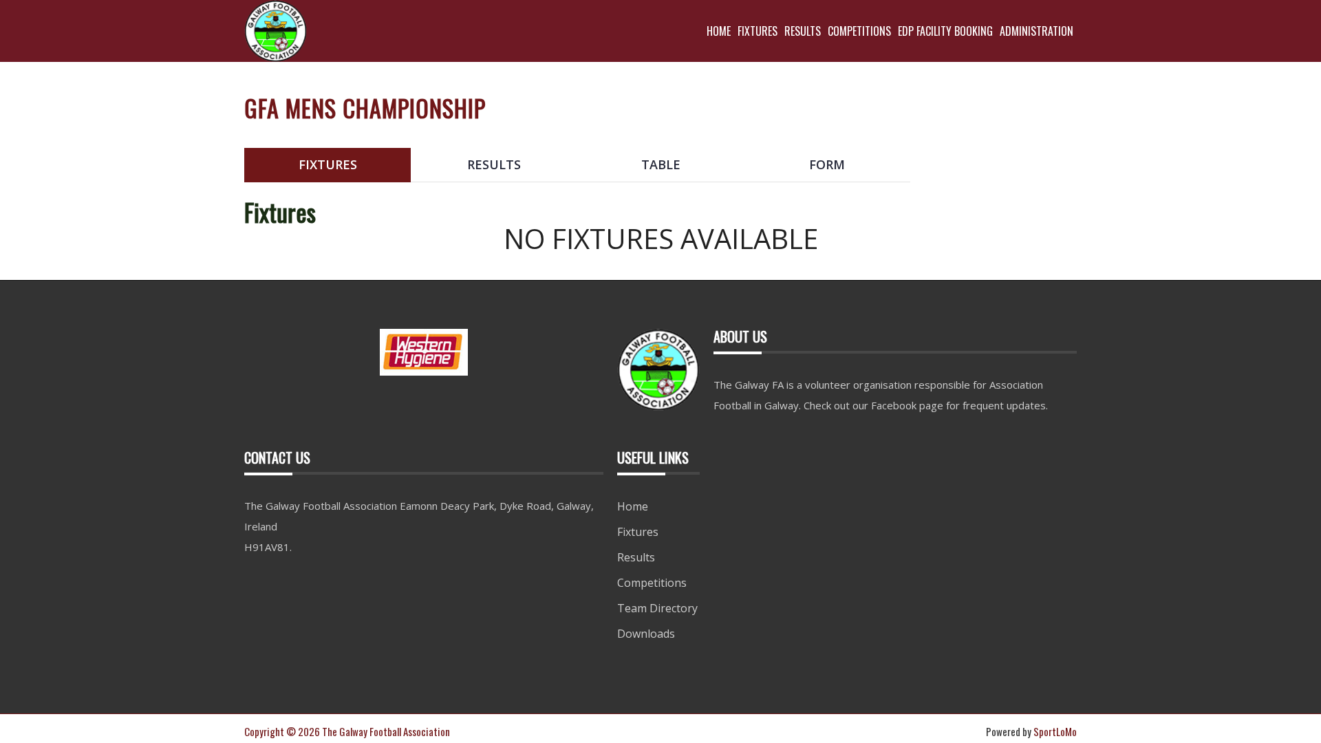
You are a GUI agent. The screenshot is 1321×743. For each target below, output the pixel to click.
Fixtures (637, 531)
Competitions (652, 582)
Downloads (646, 633)
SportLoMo (1055, 731)
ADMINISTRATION (1036, 31)
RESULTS (802, 31)
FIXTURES (757, 31)
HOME (719, 31)
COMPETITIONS (859, 31)
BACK (1043, 137)
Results (636, 557)
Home (632, 506)
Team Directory (657, 608)
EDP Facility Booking (945, 31)
